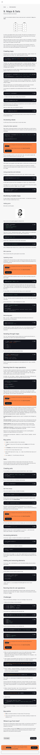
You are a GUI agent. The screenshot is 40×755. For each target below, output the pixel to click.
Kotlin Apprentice (12, 6)
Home (5, 6)
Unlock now (34, 747)
